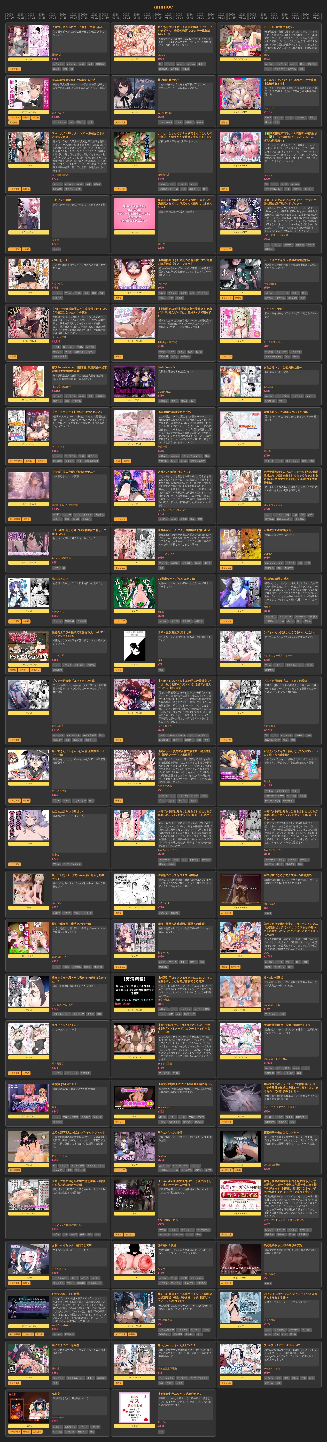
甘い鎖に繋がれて (169, 79)
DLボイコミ (58, 446)
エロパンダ (58, 655)
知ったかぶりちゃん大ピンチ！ (177, 1345)
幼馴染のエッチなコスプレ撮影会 (178, 875)
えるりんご (58, 112)
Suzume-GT (164, 1107)
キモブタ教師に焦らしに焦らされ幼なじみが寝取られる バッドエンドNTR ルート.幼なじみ (185, 815)
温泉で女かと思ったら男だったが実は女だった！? (79, 979)
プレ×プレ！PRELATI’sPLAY (282, 1345)
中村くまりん (59, 1268)
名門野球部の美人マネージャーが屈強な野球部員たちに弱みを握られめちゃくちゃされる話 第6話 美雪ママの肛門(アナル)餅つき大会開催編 (291, 477)
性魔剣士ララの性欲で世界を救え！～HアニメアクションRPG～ (79, 634)
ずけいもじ (58, 611)
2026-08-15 (232, 16)
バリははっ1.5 (60, 260)
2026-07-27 (73, 16)
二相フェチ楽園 (61, 200)
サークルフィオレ (273, 342)
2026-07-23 (41, 16)
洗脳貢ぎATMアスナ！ (66, 1084)
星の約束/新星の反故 (276, 578)
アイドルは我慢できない (279, 27)
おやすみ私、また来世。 (67, 1293)
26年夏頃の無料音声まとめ (174, 412)
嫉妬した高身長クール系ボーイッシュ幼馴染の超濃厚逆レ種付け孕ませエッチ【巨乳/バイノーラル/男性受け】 (185, 1297)
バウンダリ (58, 283)
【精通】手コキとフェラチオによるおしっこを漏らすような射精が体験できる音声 (185, 979)
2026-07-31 (115, 16)
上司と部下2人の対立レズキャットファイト (78, 1132)
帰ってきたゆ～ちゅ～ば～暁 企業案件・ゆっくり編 (78, 753)
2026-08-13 (211, 16)
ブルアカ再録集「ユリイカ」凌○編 (73, 680)
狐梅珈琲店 (164, 174)
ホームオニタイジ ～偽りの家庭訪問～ (287, 260)
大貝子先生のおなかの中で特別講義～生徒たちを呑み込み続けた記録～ (79, 1183)
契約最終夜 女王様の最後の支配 (283, 1245)
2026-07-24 (52, 16)
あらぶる (268, 386)
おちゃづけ (164, 952)
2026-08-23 (306, 16)
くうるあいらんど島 (62, 1004)
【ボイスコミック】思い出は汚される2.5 (77, 412)
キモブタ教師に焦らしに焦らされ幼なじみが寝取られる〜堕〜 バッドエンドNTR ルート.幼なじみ (291, 815)
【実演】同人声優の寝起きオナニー (74, 471)
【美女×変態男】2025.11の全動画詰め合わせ (185, 1084)
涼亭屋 (55, 239)
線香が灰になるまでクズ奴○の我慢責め (288, 875)
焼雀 (160, 660)
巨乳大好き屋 (165, 1320)
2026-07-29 (94, 16)
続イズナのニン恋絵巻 (65, 1345)
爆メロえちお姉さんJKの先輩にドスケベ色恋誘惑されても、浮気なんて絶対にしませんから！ (185, 204)
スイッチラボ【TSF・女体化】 (280, 1107)
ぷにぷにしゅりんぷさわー (278, 655)
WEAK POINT (165, 113)
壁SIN (161, 611)
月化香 (267, 606)
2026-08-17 (253, 16)
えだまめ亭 (58, 725)
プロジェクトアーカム (275, 1058)
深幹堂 (55, 1368)
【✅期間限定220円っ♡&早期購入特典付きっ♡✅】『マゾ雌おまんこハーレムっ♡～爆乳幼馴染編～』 (290, 137)
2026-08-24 (316, 16)
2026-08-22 (295, 16)
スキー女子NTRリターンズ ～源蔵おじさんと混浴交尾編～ (78, 135)
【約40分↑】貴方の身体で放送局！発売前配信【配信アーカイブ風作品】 (184, 753)
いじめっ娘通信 (272, 1164)
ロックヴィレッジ (273, 504)
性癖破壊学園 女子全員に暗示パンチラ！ (288, 1024)
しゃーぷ (268, 108)
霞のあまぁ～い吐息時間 (65, 504)
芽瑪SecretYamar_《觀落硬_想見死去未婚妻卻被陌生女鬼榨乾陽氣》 (79, 369)
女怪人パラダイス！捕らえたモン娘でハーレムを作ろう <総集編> (291, 753)
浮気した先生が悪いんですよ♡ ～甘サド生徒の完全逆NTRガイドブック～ (290, 202)
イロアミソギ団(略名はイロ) (67, 1224)
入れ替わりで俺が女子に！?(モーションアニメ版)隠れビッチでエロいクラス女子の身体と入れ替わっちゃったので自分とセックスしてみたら (291, 929)
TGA (266, 55)
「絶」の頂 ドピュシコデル (278, 234)
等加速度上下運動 (167, 1368)
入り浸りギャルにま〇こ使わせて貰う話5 (77, 27)
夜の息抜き (270, 903)
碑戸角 (267, 451)
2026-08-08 (179, 16)
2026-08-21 (285, 16)
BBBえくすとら (272, 1368)
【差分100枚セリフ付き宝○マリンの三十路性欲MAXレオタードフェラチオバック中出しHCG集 (184, 1028)
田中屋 (161, 243)
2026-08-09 (189, 16)
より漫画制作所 (60, 174)
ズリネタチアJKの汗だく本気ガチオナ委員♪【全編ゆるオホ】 (291, 81)
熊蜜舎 (55, 854)
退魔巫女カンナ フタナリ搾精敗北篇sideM (184, 530)
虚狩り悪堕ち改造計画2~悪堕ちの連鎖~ (182, 923)
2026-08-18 (263, 16)
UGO (266, 952)
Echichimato (58, 1417)
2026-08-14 (221, 16)
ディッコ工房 (165, 1063)
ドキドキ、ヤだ (273, 308)
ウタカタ (162, 283)
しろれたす (164, 903)
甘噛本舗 (56, 54)
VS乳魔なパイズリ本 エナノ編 (176, 578)
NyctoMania (270, 283)
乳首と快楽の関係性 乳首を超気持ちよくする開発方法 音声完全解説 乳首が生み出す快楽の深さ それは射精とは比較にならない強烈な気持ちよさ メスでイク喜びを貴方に (290, 1186)
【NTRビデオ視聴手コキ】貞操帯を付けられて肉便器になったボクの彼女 (79, 310)
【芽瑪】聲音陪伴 (61, 386)
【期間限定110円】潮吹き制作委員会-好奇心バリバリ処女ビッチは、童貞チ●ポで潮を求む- (185, 312)
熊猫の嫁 (162, 446)
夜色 (54, 1107)
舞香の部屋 (164, 999)
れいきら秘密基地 (61, 558)
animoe (163, 7)
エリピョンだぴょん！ (65, 1024)
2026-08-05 (158, 16)
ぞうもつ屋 (270, 1320)
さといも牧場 (59, 790)
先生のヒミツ (60, 578)
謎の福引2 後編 (167, 1245)
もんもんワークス (167, 849)
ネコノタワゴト (166, 553)
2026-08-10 (200, 16)
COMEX (268, 553)
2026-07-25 (63, 16)
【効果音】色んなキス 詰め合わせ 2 (179, 1393)
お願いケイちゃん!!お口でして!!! (72, 1245)
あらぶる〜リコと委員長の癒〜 (283, 367)
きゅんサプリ (59, 337)
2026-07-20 (10, 16)
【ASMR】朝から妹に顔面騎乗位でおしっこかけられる (79, 532)
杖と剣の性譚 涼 (273, 977)
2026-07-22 (31, 16)
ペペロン (56, 903)
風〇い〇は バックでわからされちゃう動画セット (78, 877)
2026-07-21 (20, 16)
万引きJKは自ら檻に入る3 (174, 471)
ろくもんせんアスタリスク (172, 509)
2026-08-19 (274, 16)
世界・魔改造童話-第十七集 (174, 632)
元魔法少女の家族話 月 (278, 530)
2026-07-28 (84, 16)
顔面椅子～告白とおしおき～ (281, 1132)
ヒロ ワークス (59, 1155)
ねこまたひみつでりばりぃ (68, 811)
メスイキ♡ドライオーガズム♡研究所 (284, 1220)
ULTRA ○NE (164, 391)
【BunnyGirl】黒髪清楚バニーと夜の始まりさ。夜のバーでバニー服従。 (185, 1183)
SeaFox (162, 1156)
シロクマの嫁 (165, 786)
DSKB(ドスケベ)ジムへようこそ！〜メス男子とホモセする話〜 (290, 1295)
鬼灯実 (56, 1393)
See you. (268, 175)
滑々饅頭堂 (58, 1063)
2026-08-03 (137, 16)
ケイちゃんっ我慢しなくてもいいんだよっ (289, 632)
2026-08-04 (147, 16)
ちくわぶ (162, 1268)
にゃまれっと (165, 725)
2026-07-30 (105, 16)
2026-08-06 (168, 16)
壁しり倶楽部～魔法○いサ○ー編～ (73, 923)
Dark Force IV (166, 367)
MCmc (161, 55)
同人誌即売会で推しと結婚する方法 (74, 79)
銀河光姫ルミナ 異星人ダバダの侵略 (286, 412)
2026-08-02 (126, 16)
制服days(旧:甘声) (167, 342)
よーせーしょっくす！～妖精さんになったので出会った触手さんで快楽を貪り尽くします (185, 135)
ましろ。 (162, 1422)
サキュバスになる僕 (170, 1132)
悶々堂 (267, 781)
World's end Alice (61, 1325)
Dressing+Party (272, 1005)
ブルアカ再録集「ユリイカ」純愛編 (285, 680)
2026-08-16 (242, 16)
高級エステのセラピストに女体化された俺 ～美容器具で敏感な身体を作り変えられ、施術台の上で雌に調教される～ (291, 1088)
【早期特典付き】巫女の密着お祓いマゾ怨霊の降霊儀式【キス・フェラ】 (185, 262)
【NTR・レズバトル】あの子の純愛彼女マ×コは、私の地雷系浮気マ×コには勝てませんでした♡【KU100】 (184, 684)
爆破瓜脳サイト (60, 957)
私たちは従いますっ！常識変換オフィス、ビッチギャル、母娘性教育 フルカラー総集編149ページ (185, 31)
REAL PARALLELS (168, 1220)
